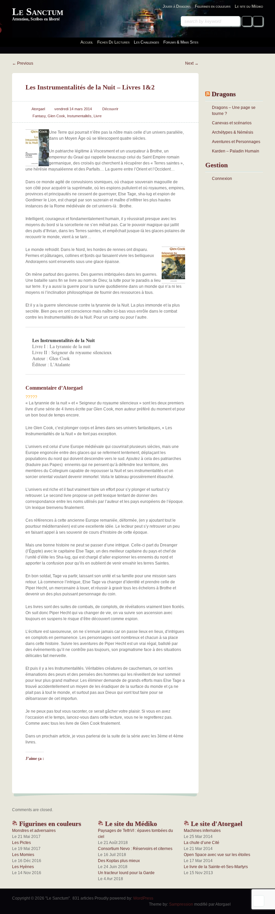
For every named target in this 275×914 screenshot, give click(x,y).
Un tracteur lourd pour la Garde (126, 872)
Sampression (181, 904)
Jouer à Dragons (176, 6)
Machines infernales (202, 830)
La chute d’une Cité (201, 842)
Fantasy (39, 116)
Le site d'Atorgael (215, 823)
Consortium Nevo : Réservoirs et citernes (135, 848)
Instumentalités (79, 116)
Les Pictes (21, 842)
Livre (98, 116)
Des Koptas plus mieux (119, 860)
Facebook (247, 21)
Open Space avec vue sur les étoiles (217, 854)
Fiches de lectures (113, 42)
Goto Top (258, 901)
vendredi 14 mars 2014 (73, 109)
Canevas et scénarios (232, 123)
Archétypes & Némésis (232, 132)
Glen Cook (56, 116)
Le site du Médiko (249, 6)
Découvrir (110, 109)
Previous (22, 63)
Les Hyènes (23, 866)
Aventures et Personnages (236, 141)
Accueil (86, 42)
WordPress (143, 898)
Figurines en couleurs (212, 6)
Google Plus (258, 21)
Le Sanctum (37, 11)
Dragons (224, 93)
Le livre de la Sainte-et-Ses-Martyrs (216, 866)
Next (192, 63)
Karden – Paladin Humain (235, 151)
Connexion (222, 178)
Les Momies (23, 854)
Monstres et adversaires (34, 830)
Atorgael (38, 109)
